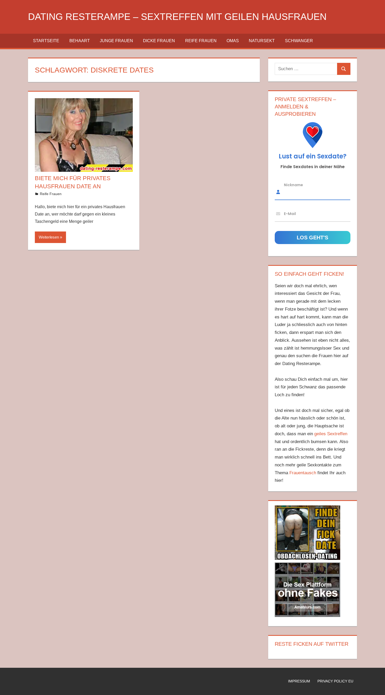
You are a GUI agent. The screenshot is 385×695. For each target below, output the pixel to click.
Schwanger (299, 40)
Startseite (46, 40)
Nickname (293, 184)
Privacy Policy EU (335, 681)
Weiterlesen (49, 237)
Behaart (79, 40)
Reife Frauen (201, 40)
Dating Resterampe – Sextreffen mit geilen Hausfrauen (177, 16)
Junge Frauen (116, 40)
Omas (233, 40)
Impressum (299, 681)
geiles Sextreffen (330, 433)
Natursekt (262, 40)
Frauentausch (302, 472)
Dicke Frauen (159, 40)
